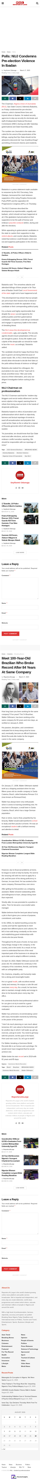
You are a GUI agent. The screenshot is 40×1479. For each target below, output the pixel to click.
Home (3, 52)
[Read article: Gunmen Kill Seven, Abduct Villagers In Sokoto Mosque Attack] (31, 539)
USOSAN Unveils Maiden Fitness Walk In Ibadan (19, 1390)
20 (25, 1436)
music (12, 344)
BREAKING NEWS (31, 449)
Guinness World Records (11, 1070)
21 (30, 1436)
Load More (20, 552)
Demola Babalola (8, 453)
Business (5, 1340)
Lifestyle (5, 1363)
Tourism (4, 1467)
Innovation (6, 1358)
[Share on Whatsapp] (5, 98)
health (15, 982)
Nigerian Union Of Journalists (12, 456)
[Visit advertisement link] (20, 164)
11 (15, 1431)
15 (35, 1431)
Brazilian (16, 1067)
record (21, 1056)
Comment (6, 575)
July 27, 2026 (7, 1152)
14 (30, 1431)
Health (4, 1355)
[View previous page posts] (18, 277)
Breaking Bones (19, 654)
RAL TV (21, 1467)
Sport (23, 1355)
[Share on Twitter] (20, 98)
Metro (14, 52)
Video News (25, 1363)
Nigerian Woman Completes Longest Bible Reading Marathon (12, 1173)
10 (9, 1431)
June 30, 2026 (7, 1166)
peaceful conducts (16, 223)
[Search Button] (37, 3)
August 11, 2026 (8, 511)
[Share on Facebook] (12, 98)
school (34, 821)
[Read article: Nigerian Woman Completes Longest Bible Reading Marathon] (31, 1174)
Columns (10, 654)
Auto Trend (6, 1335)
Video (23, 1360)
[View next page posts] (22, 277)
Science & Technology (29, 1349)
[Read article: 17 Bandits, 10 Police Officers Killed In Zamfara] (31, 507)
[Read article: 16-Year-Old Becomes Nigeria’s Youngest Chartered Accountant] (31, 1160)
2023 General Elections (14, 449)
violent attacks (7, 236)
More (29, 1467)
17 (9, 1436)
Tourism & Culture (28, 1358)
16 (4, 1436)
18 (15, 1436)
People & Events (27, 1340)
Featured (5, 1349)
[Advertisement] (20, 27)
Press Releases (27, 1346)
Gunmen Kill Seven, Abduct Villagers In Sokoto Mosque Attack (11, 537)
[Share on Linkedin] (27, 98)
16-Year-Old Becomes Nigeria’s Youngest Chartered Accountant (11, 1158)
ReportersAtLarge (9, 677)
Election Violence (22, 453)
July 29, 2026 (7, 531)
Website (5, 623)
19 (20, 1436)
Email (4, 613)
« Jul (3, 1449)
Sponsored (25, 1352)
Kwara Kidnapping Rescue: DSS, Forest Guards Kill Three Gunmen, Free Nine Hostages (17, 261)
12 (20, 1431)
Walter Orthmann (27, 1070)
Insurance (5, 1360)
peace (13, 314)
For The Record (7, 1352)
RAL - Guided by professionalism (20, 1470)
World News (25, 1366)
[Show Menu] (3, 3)
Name (4, 603)
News (9, 52)
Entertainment (7, 1346)
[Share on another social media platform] (35, 98)
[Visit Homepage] (20, 3)
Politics (24, 1343)
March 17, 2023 (25, 70)
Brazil (9, 1067)
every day (13, 987)
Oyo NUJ (28, 456)
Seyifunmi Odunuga (10, 70)
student (14, 826)
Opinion (24, 1337)
